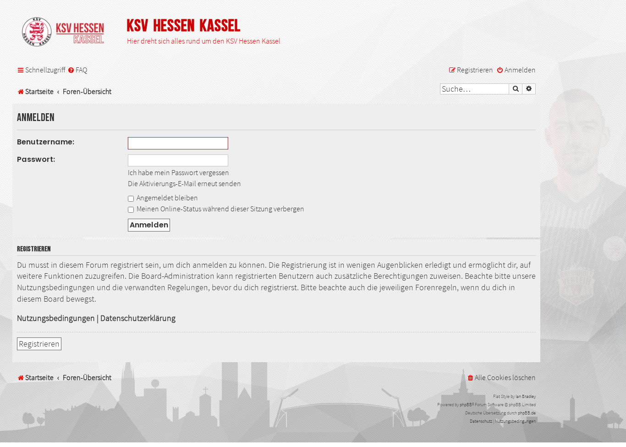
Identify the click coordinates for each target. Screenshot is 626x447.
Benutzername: (46, 142)
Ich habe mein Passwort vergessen (178, 172)
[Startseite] (67, 32)
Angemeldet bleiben (166, 197)
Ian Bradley (526, 396)
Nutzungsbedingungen (56, 318)
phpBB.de (527, 413)
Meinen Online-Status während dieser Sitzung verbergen (219, 208)
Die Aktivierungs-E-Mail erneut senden (184, 183)
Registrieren (39, 344)
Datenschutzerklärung (138, 318)
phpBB (466, 405)
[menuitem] (77, 70)
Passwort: (36, 159)
